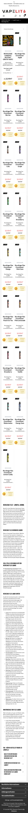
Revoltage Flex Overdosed (11, 568)
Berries (7, 638)
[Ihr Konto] (20, 16)
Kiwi (7, 617)
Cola (7, 663)
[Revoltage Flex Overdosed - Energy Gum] (19, 406)
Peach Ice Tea (9, 683)
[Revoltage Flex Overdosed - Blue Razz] (19, 98)
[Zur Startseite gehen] (14, 11)
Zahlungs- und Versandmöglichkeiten (14, 800)
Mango (7, 676)
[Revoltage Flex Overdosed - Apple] (19, 40)
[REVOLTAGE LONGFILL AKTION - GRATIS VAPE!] (8, 40)
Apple (7, 623)
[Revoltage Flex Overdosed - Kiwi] (8, 201)
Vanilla (7, 630)
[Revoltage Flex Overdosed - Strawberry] (8, 355)
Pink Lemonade (9, 691)
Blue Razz (8, 659)
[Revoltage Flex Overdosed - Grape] (19, 149)
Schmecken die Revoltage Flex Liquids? (12, 764)
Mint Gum (8, 670)
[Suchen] (15, 16)
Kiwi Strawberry (10, 652)
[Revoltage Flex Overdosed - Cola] (8, 149)
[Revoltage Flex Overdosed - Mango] (8, 252)
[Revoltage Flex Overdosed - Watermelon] (8, 406)
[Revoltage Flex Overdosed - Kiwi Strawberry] (19, 201)
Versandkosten (5, 804)
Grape (7, 612)
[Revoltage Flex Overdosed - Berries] (8, 98)
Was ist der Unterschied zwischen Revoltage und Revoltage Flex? (10, 756)
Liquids (9, 536)
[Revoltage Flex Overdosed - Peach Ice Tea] (8, 303)
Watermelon (9, 699)
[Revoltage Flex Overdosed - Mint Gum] (19, 252)
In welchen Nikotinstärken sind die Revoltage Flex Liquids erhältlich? (12, 772)
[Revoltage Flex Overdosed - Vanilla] (19, 355)
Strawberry (8, 644)
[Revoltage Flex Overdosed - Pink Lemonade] (19, 303)
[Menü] (4, 16)
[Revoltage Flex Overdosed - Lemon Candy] (8, 457)
